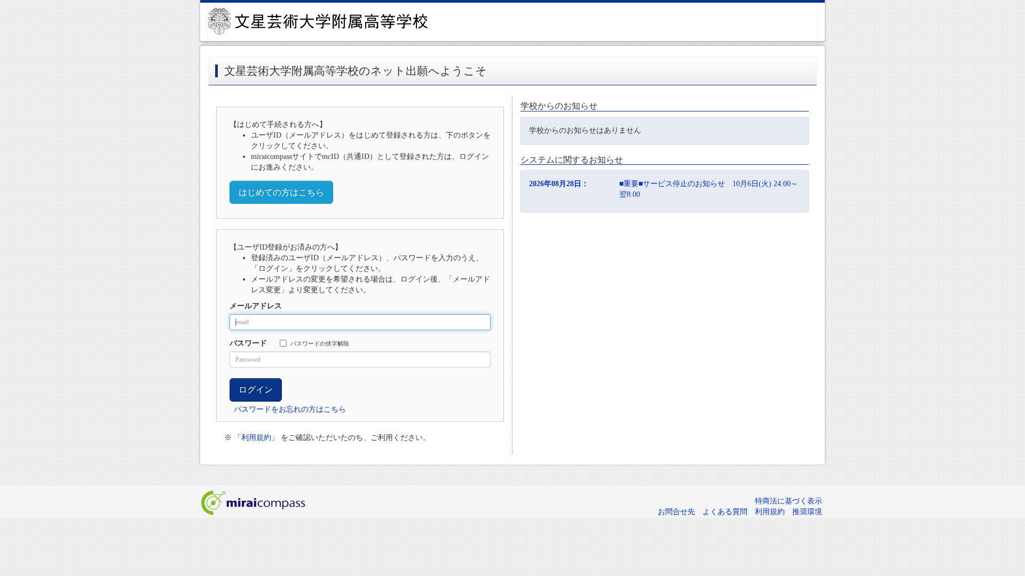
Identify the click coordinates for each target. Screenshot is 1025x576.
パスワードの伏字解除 (319, 343)
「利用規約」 (256, 438)
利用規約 (770, 512)
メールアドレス (256, 306)
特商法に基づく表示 (788, 501)
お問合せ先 (676, 512)
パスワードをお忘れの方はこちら (290, 409)
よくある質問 (725, 512)
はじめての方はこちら (281, 192)
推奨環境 (807, 512)
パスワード (248, 343)
